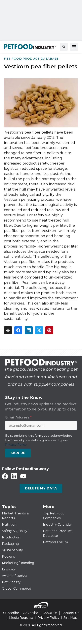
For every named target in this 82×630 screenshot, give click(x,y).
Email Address (18, 417)
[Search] (64, 47)
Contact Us (70, 613)
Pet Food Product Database (31, 58)
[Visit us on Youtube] (23, 476)
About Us (49, 613)
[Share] (18, 330)
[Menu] (74, 47)
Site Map (70, 618)
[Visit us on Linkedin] (14, 476)
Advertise (30, 613)
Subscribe (11, 613)
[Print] (8, 330)
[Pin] (49, 330)
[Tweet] (39, 330)
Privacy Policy (48, 618)
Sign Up (18, 453)
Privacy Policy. (16, 444)
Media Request (21, 618)
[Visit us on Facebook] (5, 476)
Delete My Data (41, 488)
